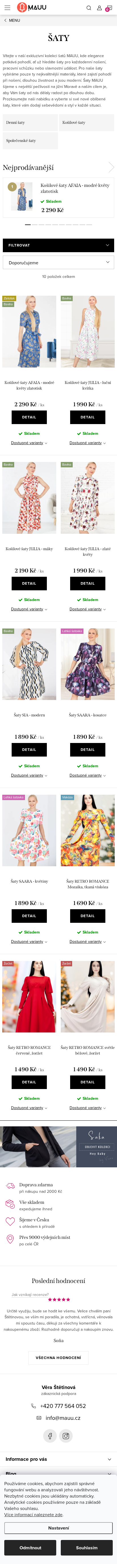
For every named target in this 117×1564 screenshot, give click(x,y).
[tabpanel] (58, 198)
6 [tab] (62, 224)
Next (111, 167)
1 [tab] (28, 224)
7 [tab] (69, 224)
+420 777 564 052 (63, 1406)
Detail (29, 417)
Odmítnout (30, 1547)
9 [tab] (82, 224)
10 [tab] (89, 224)
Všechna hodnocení (58, 1357)
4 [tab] (48, 224)
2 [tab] (34, 224)
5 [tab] (55, 224)
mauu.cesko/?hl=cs (66, 1436)
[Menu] (7, 7)
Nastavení (58, 1528)
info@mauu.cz (63, 1418)
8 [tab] (75, 224)
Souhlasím (87, 1547)
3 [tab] (41, 224)
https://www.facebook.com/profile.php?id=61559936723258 (50, 1436)
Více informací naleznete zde (33, 1514)
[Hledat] (89, 7)
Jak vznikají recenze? (30, 1294)
